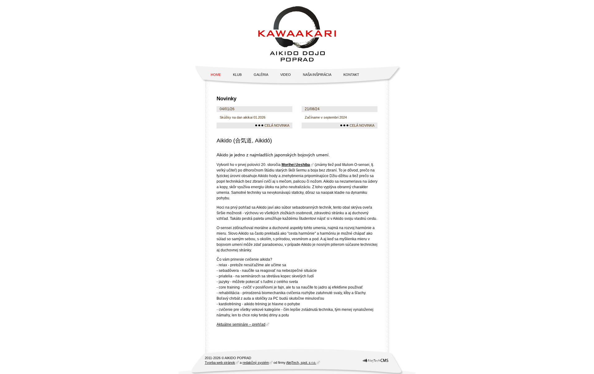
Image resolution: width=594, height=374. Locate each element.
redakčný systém (256, 362)
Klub (237, 74)
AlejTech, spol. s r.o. (301, 362)
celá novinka (277, 125)
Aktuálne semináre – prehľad (241, 324)
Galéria (261, 74)
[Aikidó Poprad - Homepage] (297, 33)
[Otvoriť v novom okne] (375, 362)
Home (216, 74)
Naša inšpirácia (317, 74)
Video (285, 74)
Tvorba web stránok (220, 362)
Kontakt (351, 74)
